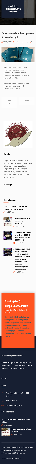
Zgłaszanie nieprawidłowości (12, 447)
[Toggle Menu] (30, 192)
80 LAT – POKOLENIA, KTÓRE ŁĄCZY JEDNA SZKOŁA (16, 208)
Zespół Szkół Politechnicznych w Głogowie (13, 8)
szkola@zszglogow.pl (14, 405)
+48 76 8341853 (12, 401)
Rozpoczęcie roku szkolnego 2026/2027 (22, 220)
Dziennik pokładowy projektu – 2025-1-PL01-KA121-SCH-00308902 (23, 236)
